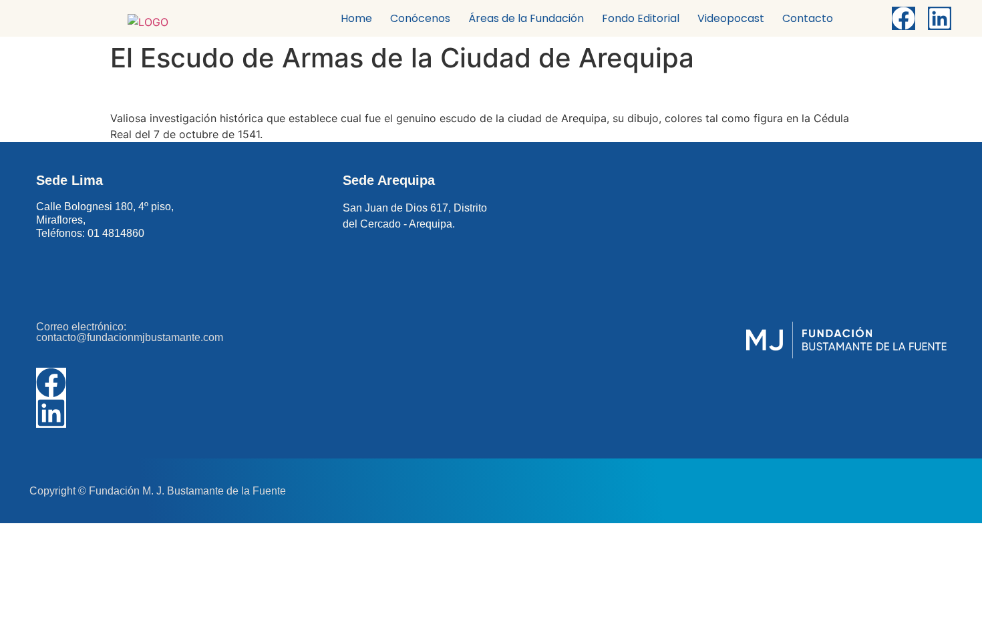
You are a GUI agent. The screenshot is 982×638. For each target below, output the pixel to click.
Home (356, 18)
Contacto (807, 18)
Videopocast (730, 18)
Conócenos (420, 18)
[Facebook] (903, 18)
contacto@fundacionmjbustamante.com (129, 337)
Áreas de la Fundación (526, 18)
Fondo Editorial (640, 18)
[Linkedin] (939, 18)
